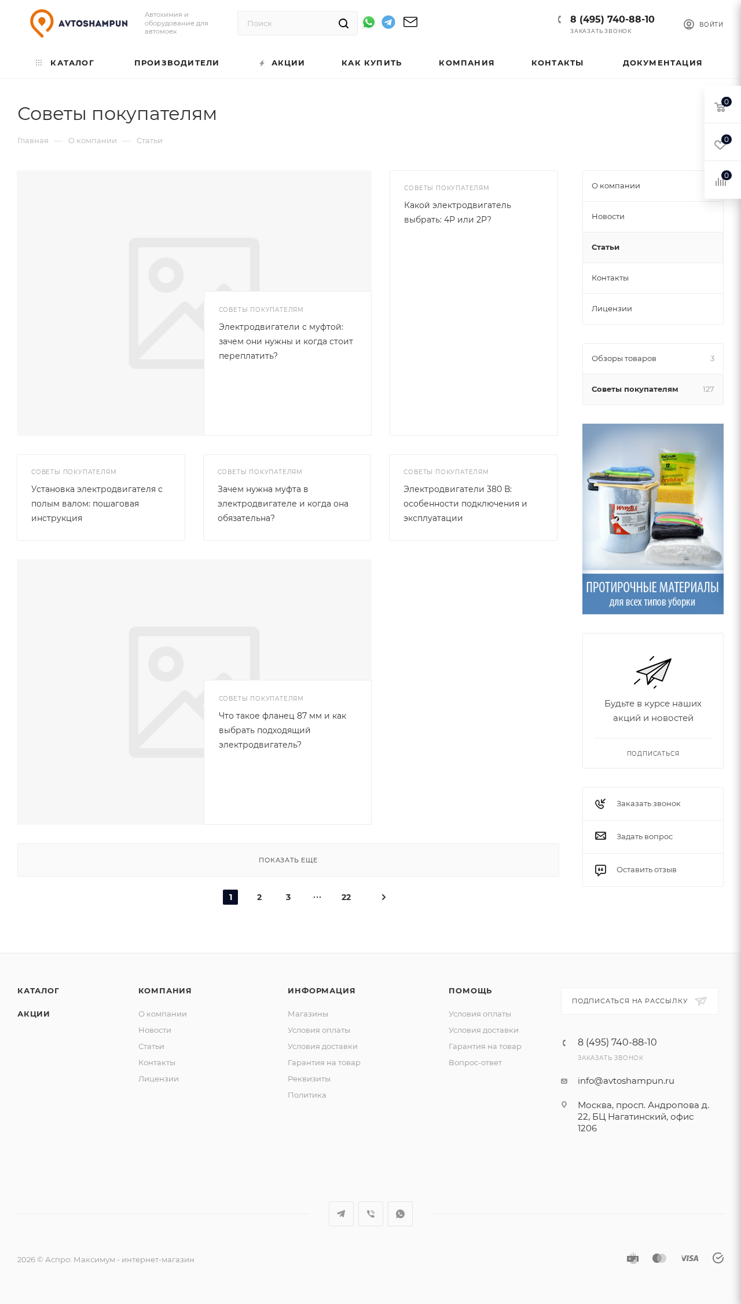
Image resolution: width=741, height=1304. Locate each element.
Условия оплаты (319, 1030)
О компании (162, 1013)
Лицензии (158, 1078)
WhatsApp (400, 1213)
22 (346, 897)
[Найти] (343, 23)
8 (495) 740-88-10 (612, 19)
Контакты (156, 1062)
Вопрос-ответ (475, 1062)
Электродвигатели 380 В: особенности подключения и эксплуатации (465, 503)
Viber (370, 1213)
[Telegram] (388, 24)
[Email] (410, 25)
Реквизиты (309, 1078)
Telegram (341, 1213)
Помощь (470, 990)
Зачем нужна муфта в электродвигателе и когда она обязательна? (283, 503)
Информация (321, 990)
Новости (154, 1030)
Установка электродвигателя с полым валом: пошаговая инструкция (97, 503)
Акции (33, 1013)
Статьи (151, 1046)
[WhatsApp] (369, 22)
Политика (307, 1094)
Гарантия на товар (324, 1062)
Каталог (38, 990)
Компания (165, 990)
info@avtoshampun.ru (626, 1080)
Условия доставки (323, 1046)
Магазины (308, 1013)
